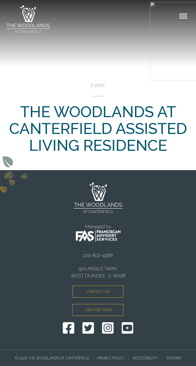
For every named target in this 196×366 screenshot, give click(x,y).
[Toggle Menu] (183, 15)
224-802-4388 (98, 255)
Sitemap (173, 358)
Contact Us (98, 292)
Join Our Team (98, 310)
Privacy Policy (110, 358)
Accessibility (145, 358)
